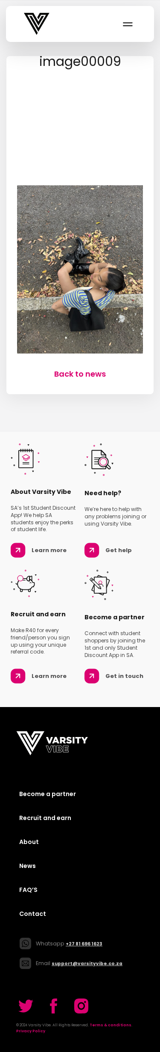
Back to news (80, 373)
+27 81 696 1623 (84, 944)
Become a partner (47, 794)
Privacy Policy (30, 1031)
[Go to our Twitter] (26, 1006)
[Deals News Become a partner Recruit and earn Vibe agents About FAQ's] (127, 24)
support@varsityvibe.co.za (87, 963)
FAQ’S (28, 890)
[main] (80, 218)
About (29, 842)
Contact (32, 913)
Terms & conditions (110, 1025)
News (27, 866)
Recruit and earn (45, 818)
